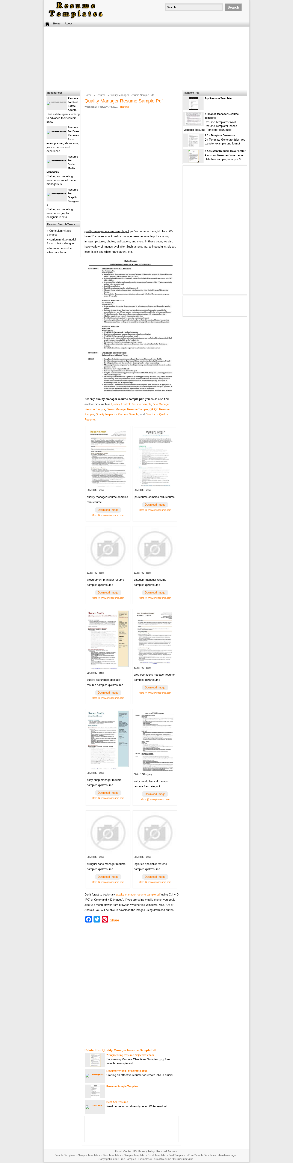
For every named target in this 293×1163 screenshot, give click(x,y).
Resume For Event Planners (74, 131)
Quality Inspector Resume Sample (117, 414)
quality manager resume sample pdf (138, 894)
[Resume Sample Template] (95, 1096)
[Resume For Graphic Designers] (56, 192)
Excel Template (156, 1155)
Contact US (130, 1151)
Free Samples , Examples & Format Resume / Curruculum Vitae (156, 1159)
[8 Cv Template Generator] (193, 145)
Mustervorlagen (228, 1155)
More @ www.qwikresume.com (108, 515)
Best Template (177, 1155)
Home (56, 23)
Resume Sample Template (122, 1086)
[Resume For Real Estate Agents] (56, 101)
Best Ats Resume (117, 1102)
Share (114, 920)
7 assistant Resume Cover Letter (225, 151)
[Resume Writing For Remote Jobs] (95, 1074)
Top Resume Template (218, 98)
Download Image (108, 509)
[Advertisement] (146, 58)
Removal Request (166, 1151)
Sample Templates (89, 1155)
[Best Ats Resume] (95, 1105)
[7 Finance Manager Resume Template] (193, 124)
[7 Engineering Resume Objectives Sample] (95, 1065)
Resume (101, 95)
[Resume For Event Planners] (56, 130)
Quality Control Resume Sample (131, 404)
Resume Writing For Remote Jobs (127, 1070)
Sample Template (64, 1155)
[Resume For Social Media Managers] (56, 159)
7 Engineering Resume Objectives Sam (130, 1055)
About (68, 23)
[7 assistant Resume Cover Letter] (194, 161)
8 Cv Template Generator (220, 135)
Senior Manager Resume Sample (127, 409)
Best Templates (112, 1155)
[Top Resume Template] (193, 108)
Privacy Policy (146, 1151)
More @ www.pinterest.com (155, 799)
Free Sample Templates (202, 1155)
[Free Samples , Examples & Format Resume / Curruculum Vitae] (76, 18)
